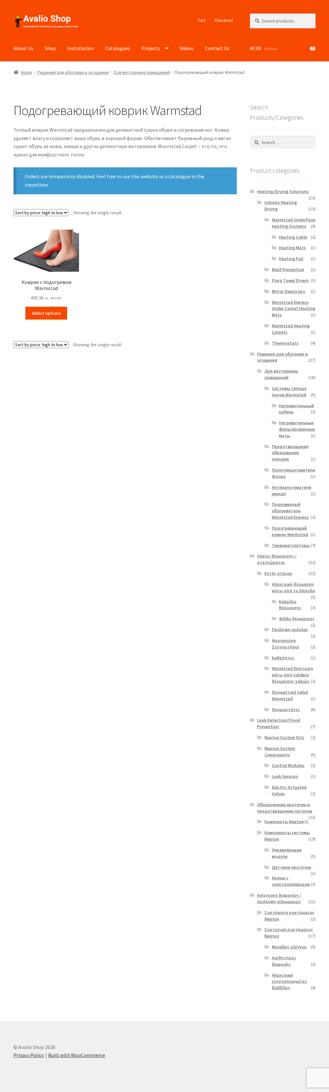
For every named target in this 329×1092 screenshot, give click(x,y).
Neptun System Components (279, 751)
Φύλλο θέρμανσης (297, 618)
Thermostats (285, 343)
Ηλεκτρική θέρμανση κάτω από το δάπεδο (293, 587)
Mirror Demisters (288, 291)
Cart (202, 20)
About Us (23, 48)
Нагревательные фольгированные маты (297, 429)
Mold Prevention (288, 269)
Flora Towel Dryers (290, 280)
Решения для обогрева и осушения (73, 72)
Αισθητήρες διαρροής (284, 961)
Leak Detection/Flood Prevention (278, 723)
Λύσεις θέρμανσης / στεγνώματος (277, 559)
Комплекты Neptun (284, 821)
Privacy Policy (28, 1055)
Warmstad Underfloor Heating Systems (294, 223)
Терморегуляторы (291, 545)
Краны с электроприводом (291, 881)
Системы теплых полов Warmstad (289, 391)
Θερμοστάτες (286, 709)
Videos (187, 48)
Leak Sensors (285, 776)
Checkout (224, 20)
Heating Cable (293, 237)
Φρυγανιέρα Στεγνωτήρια (285, 644)
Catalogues (117, 48)
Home (26, 72)
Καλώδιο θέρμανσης (290, 605)
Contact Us (217, 48)
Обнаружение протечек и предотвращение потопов (284, 808)
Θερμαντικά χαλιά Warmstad (290, 695)
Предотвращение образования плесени (290, 453)
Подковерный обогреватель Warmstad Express (290, 510)
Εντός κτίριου (278, 573)
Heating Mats (292, 248)
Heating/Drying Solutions (283, 191)
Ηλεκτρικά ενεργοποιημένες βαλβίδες (289, 981)
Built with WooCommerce (76, 1055)
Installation (80, 48)
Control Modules (288, 765)
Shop (50, 48)
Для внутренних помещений (141, 72)
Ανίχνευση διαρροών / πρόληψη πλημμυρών (279, 898)
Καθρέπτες (283, 658)
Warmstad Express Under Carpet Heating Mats (293, 308)
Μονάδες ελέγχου (289, 947)
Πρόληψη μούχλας (290, 629)
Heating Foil (291, 258)
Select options (46, 313)
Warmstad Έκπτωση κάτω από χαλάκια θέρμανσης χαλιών (292, 674)
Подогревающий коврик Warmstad (290, 531)
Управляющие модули (286, 853)
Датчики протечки (291, 867)
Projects (150, 48)
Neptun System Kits (284, 737)
